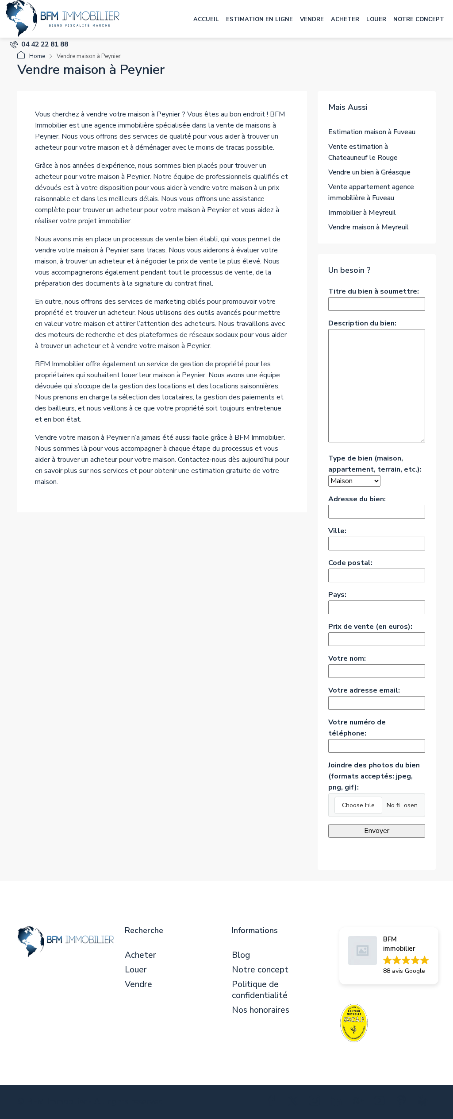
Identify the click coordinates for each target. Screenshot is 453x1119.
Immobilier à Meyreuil (362, 212)
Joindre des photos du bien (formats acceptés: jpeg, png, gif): (374, 776)
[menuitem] (39, 44)
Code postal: (350, 563)
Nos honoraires (260, 1010)
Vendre (312, 19)
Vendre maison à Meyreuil (368, 227)
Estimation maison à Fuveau (371, 132)
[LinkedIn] (338, 1102)
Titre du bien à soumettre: (373, 291)
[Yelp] (425, 1102)
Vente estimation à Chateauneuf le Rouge (363, 152)
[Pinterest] (403, 1102)
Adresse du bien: (357, 499)
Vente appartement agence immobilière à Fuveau (371, 192)
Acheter (345, 19)
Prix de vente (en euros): (370, 626)
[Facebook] (273, 1102)
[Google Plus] (360, 1102)
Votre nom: (347, 658)
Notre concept (418, 19)
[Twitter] (295, 1102)
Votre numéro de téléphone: (357, 727)
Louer (376, 19)
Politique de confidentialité (260, 990)
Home (37, 56)
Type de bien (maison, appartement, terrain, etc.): (375, 463)
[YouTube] (381, 1102)
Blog (241, 955)
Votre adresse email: (364, 690)
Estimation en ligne (259, 19)
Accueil (206, 19)
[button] (388, 955)
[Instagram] (316, 1102)
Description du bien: (362, 323)
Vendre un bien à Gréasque (369, 172)
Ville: (337, 531)
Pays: (337, 595)
